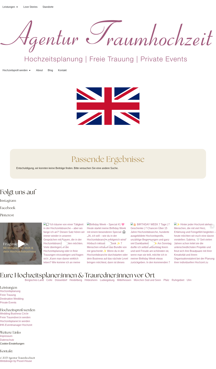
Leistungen (8, 287)
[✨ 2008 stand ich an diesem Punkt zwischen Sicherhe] (21, 243)
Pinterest (7, 215)
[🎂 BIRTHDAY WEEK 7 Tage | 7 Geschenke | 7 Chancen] (152, 243)
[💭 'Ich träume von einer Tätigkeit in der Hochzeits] (64, 243)
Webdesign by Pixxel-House (16, 361)
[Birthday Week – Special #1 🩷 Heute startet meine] (108, 243)
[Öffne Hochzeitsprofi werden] (29, 70)
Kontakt (6, 351)
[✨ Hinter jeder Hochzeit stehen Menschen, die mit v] (195, 243)
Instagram (8, 200)
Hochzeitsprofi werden (17, 310)
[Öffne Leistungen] (17, 7)
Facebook (7, 208)
